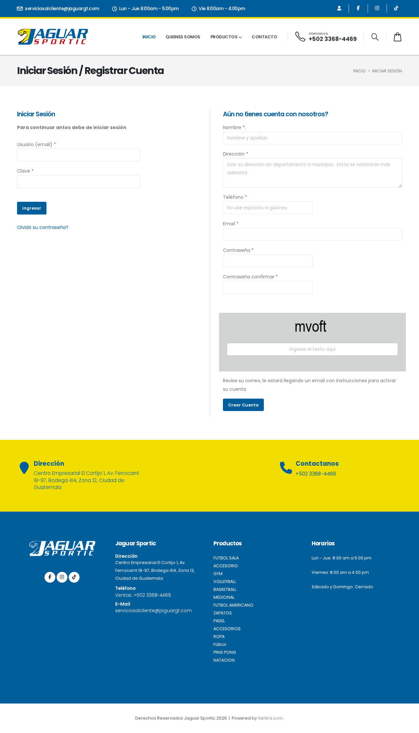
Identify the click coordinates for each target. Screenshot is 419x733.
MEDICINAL (223, 597)
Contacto (264, 37)
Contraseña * (238, 250)
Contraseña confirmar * (250, 276)
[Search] (375, 37)
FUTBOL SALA (226, 558)
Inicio (149, 37)
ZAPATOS (222, 613)
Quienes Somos (183, 37)
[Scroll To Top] (407, 725)
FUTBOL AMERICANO (233, 605)
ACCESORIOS (227, 628)
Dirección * (235, 154)
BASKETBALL (224, 589)
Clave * (25, 171)
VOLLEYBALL (224, 581)
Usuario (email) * (36, 144)
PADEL (219, 621)
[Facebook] (358, 8)
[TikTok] (396, 8)
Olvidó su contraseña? (42, 227)
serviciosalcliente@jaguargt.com (61, 8)
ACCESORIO (225, 566)
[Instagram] (377, 8)
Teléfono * (235, 197)
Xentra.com (270, 718)
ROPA (219, 636)
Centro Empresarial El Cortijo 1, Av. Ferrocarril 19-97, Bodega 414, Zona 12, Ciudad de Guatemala (155, 570)
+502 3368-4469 (333, 39)
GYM (218, 573)
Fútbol (219, 644)
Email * (231, 223)
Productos (224, 37)
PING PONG (224, 652)
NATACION (224, 660)
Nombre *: (234, 127)
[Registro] (339, 8)
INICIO (359, 71)
